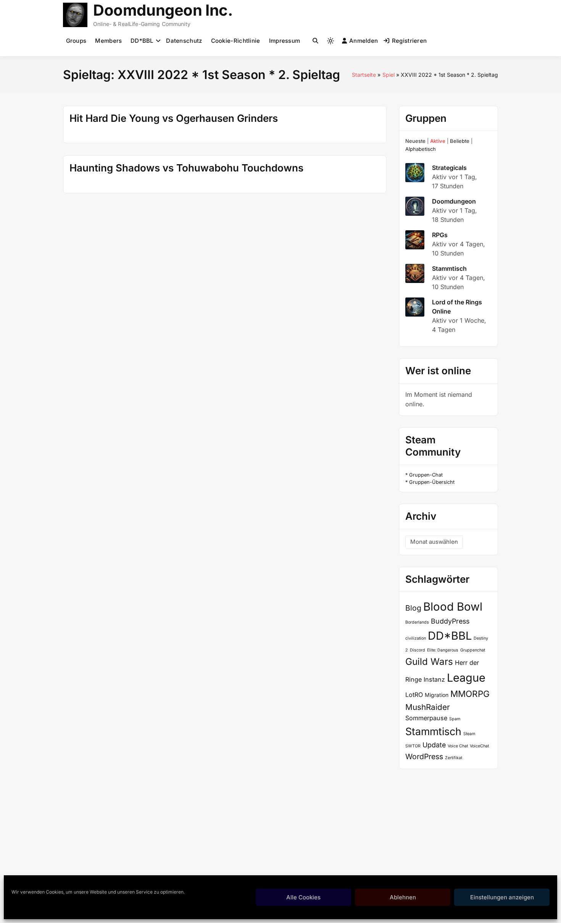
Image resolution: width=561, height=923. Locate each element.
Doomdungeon (454, 201)
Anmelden (363, 40)
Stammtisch (449, 268)
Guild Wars (429, 661)
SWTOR (413, 746)
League (466, 677)
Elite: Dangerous (442, 650)
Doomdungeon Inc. (163, 10)
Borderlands (417, 622)
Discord (417, 650)
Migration (436, 695)
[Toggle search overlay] (315, 40)
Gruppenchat (472, 650)
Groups (76, 40)
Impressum (284, 40)
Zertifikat (453, 757)
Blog (413, 608)
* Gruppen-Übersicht (430, 482)
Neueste (415, 141)
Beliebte (459, 141)
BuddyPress (450, 621)
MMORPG (470, 694)
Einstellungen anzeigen (502, 897)
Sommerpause (426, 718)
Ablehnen (403, 897)
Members (108, 40)
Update (434, 745)
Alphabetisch (420, 149)
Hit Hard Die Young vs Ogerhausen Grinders (173, 118)
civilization (415, 638)
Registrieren (409, 40)
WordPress (424, 756)
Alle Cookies (303, 897)
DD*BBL (142, 40)
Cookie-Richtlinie (235, 40)
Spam (454, 718)
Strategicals (449, 167)
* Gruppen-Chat (424, 475)
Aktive (437, 141)
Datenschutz (184, 40)
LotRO (414, 694)
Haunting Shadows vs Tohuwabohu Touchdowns (186, 168)
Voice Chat (458, 746)
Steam (469, 733)
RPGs (440, 235)
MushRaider (427, 707)
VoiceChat (479, 746)
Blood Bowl (452, 606)
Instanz (434, 679)
